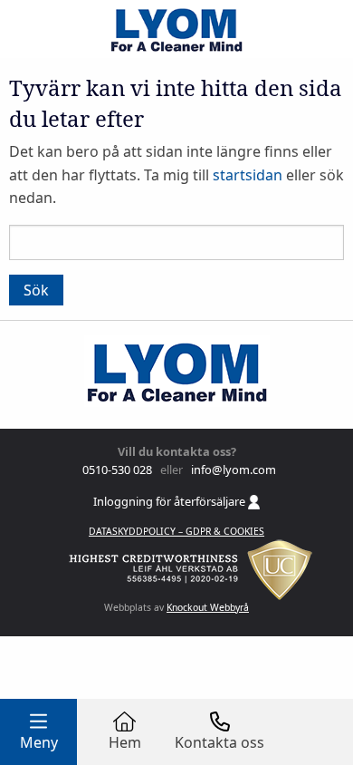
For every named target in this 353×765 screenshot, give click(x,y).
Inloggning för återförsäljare (170, 501)
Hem (125, 742)
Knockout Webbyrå (208, 607)
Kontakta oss (219, 742)
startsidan (247, 175)
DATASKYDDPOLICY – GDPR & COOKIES (176, 531)
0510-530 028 (116, 469)
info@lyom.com (231, 469)
